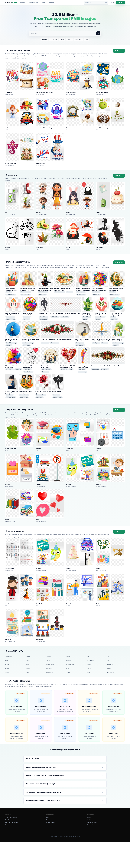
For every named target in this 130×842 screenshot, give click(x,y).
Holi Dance (96, 292)
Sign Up (48, 820)
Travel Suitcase (10, 294)
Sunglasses (49, 672)
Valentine (64, 369)
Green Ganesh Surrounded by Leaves (86, 315)
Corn (86, 39)
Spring (28, 672)
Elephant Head (10, 319)
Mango (7, 664)
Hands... (98, 319)
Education (8, 639)
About (89, 817)
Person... (8, 345)
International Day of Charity (44, 92)
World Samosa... (59, 292)
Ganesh (85, 319)
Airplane (28, 656)
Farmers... (45, 372)
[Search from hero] (98, 33)
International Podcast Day (44, 128)
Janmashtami (70, 128)
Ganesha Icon (43, 319)
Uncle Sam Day (40, 163)
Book (7, 519)
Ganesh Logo (43, 317)
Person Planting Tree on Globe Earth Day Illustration (118, 341)
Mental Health (50, 664)
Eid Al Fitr (112, 292)
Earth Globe (26, 345)
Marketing (99, 604)
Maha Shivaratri (43, 292)
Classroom (39, 639)
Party (97, 568)
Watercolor (39, 247)
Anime (68, 212)
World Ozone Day (11, 343)
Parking (38, 484)
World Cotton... (46, 369)
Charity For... (81, 292)
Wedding (68, 568)
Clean (11, 2)
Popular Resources (11, 820)
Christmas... (45, 343)
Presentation (70, 604)
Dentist (48, 660)
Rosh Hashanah (25, 292)
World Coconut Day (102, 128)
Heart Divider (64, 316)
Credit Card (69, 448)
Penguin (28, 668)
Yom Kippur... (79, 343)
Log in (112, 2)
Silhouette (99, 247)
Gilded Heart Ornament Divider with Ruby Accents (65, 313)
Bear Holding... (28, 372)
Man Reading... (80, 345)
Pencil (62, 39)
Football (51, 2)
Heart (70, 369)
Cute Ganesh (10, 317)
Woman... (104, 343)
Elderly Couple (81, 294)
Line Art (7, 247)
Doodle (68, 247)
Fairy (108, 660)
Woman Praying (10, 397)
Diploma (38, 448)
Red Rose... (39, 397)
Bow (88, 656)
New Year (110, 664)
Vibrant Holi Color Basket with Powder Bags (28, 315)
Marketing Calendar (11, 825)
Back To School (40, 604)
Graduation (8, 604)
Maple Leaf (53, 39)
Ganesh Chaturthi (10, 163)
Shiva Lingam (42, 294)
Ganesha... (56, 395)
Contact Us (90, 825)
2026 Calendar (9, 568)
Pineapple (49, 668)
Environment (90, 660)
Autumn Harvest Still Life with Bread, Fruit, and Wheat (27, 290)
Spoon (7, 672)
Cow (6, 660)
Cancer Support (100, 317)
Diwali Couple (24, 397)
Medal (27, 664)
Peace (7, 668)
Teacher (43, 2)
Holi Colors (26, 319)
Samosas (69, 292)
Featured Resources (11, 822)
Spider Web (78, 39)
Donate (7, 484)
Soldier (109, 668)
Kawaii (98, 212)
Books (69, 39)
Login (48, 817)
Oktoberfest (9, 128)
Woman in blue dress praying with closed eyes (11, 393)
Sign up (120, 2)
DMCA (89, 820)
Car (108, 656)
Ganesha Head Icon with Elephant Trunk (43, 315)
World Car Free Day (102, 92)
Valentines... (55, 316)
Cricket (28, 660)
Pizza (67, 668)
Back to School (33, 2)
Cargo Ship (114, 319)
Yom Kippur (8, 92)
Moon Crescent (114, 294)
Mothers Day (70, 664)
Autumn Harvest (25, 294)
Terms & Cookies (92, 822)
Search (89, 668)
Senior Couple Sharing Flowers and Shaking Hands (83, 290)
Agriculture (8, 656)
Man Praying (82, 372)
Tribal (88, 672)
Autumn (44, 39)
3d (6, 212)
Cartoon (38, 212)
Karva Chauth (24, 395)
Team (68, 672)
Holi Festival (96, 294)
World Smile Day (71, 92)
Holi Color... (27, 317)
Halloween (23, 2)
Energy (68, 660)
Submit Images (50, 822)
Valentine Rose (40, 395)
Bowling (98, 448)
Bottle (68, 656)
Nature (89, 664)
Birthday (68, 484)
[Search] (106, 3)
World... (8, 292)
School (98, 484)
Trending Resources (11, 817)
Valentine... (27, 369)
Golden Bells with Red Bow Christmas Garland (105, 366)
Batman (48, 656)
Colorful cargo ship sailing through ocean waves (117, 315)
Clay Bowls (18, 369)
